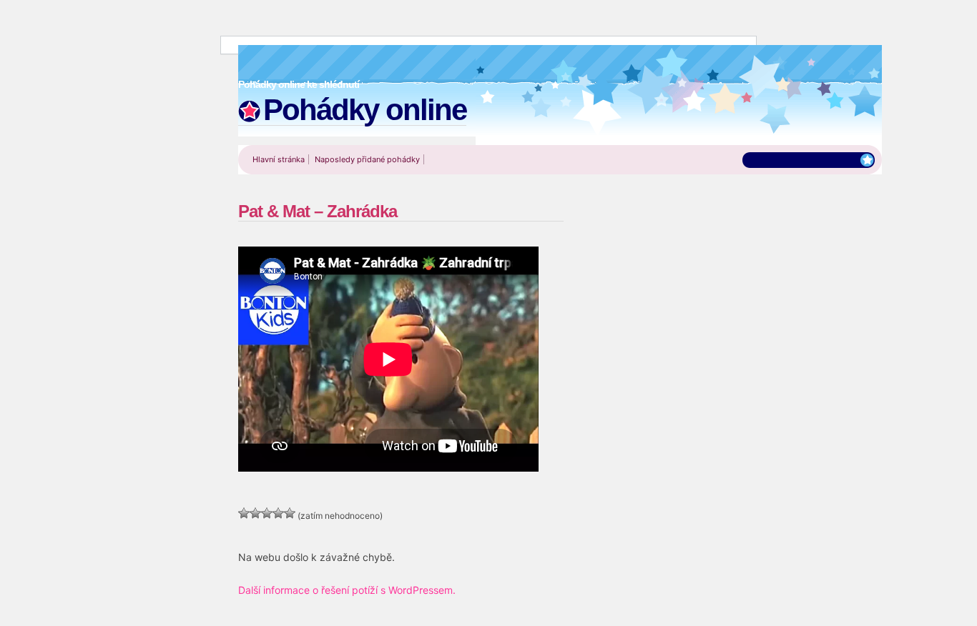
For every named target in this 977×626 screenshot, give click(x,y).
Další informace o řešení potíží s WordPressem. (347, 590)
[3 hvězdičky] (267, 513)
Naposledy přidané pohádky (367, 159)
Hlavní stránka (278, 159)
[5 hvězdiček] (289, 513)
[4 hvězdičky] (278, 513)
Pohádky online (364, 109)
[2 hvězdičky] (255, 513)
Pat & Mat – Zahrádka (317, 211)
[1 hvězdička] (244, 513)
